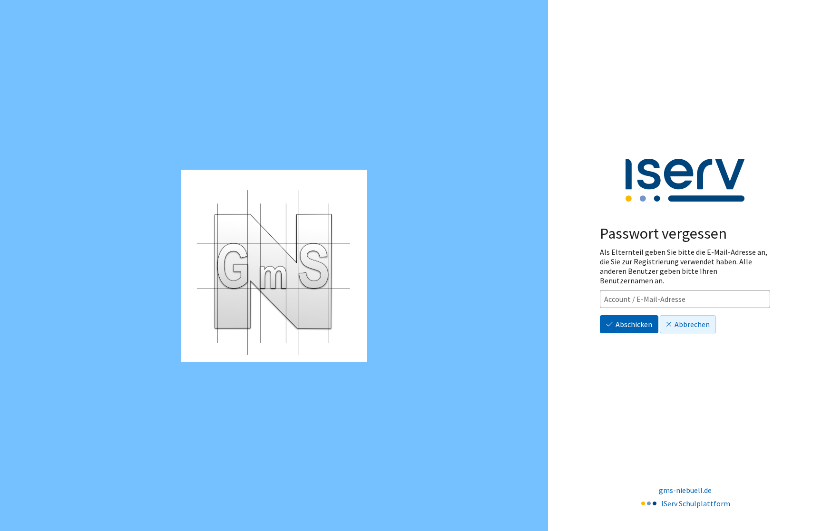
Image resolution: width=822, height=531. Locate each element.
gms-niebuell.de (685, 490)
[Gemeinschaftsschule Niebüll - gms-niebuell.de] (274, 266)
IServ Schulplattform (695, 503)
